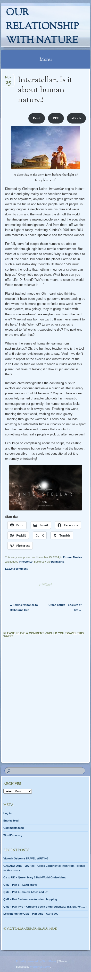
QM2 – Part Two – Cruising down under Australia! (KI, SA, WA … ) (45, 906)
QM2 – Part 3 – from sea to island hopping (30, 899)
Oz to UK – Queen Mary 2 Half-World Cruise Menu (34, 877)
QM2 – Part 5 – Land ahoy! (20, 884)
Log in (7, 813)
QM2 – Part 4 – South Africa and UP (25, 892)
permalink (57, 561)
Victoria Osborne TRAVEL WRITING (26, 858)
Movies (77, 557)
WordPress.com (40, 966)
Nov (8, 78)
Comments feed (13, 827)
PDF (56, 118)
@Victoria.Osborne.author (30, 929)
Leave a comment (16, 568)
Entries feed (11, 820)
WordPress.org (12, 835)
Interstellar (26, 561)
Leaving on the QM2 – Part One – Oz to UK (30, 913)
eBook (76, 118)
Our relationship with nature (42, 26)
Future (67, 557)
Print (36, 118)
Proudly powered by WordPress (36, 961)
